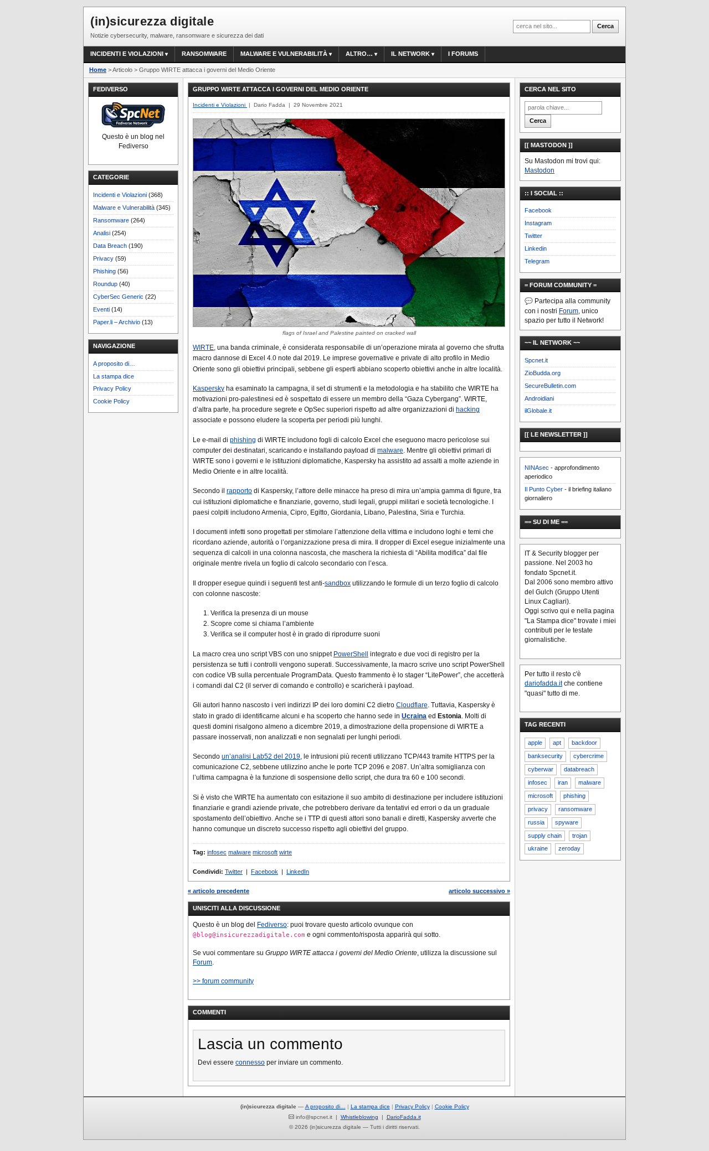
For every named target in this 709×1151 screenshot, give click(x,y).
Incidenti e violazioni (126, 53)
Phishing (104, 271)
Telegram (537, 261)
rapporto (239, 491)
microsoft (265, 852)
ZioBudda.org (543, 373)
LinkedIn (297, 871)
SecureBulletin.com (550, 385)
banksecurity (545, 756)
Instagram (538, 223)
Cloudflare (412, 705)
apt (557, 742)
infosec (217, 852)
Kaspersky (208, 388)
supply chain (545, 835)
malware (390, 450)
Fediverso (272, 925)
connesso (250, 1062)
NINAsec (537, 467)
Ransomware (204, 53)
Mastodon (539, 170)
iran (563, 782)
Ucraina (414, 716)
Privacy (103, 258)
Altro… (359, 53)
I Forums (463, 53)
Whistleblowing (359, 1117)
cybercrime (588, 756)
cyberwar (540, 769)
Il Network (410, 53)
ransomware (575, 809)
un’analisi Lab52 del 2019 (261, 756)
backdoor (584, 742)
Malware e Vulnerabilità (283, 53)
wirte (285, 852)
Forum (202, 962)
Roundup (105, 284)
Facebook (264, 871)
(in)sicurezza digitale (152, 21)
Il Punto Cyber (544, 489)
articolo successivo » (479, 891)
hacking (468, 409)
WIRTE (203, 347)
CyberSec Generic (118, 296)
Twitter (234, 871)
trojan (579, 835)
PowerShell (350, 654)
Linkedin (536, 248)
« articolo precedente (218, 891)
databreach (579, 769)
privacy (538, 809)
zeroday (569, 848)
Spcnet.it (536, 360)
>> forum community (223, 981)
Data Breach (110, 245)
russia (536, 822)
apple (535, 742)
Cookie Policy (111, 401)
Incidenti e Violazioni (120, 194)
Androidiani (539, 398)
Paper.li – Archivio (116, 322)
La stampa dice (113, 376)
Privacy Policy (112, 388)
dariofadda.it (543, 683)
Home (97, 69)
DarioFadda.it (404, 1117)
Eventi (101, 309)
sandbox (338, 583)
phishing (243, 440)
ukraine (538, 848)
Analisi (101, 233)
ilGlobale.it (538, 410)
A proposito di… (114, 363)
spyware (566, 822)
